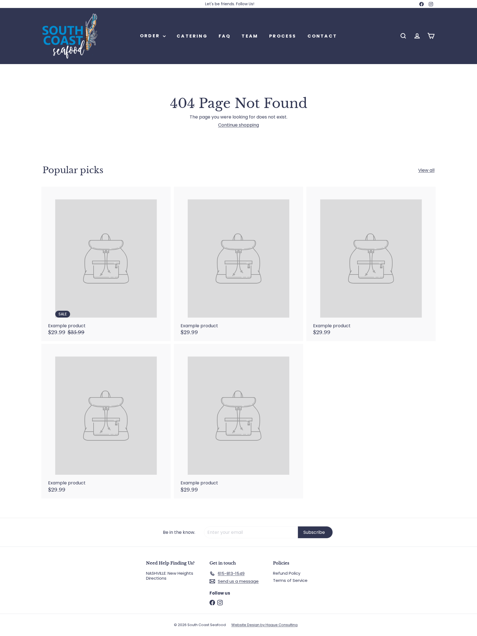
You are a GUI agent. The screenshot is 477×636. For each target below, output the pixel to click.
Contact (322, 36)
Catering (192, 36)
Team (250, 36)
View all (426, 170)
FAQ (225, 36)
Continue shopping (238, 125)
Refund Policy (286, 573)
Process (282, 36)
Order (150, 36)
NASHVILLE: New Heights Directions (169, 575)
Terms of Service (290, 580)
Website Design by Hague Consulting (264, 624)
